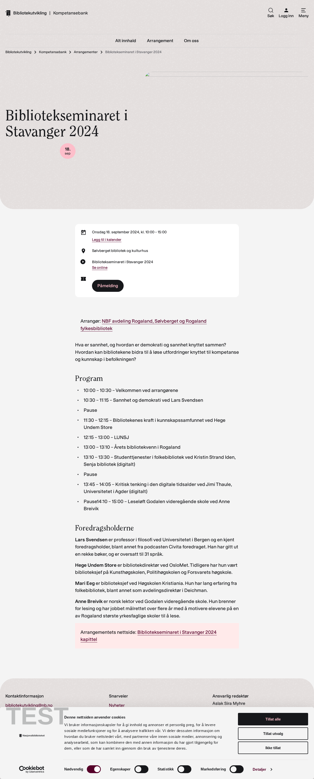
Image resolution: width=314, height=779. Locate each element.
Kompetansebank (70, 13)
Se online (99, 267)
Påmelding (107, 285)
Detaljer (259, 769)
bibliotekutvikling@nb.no (28, 705)
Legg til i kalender (106, 239)
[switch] (141, 769)
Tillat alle (273, 719)
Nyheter (117, 705)
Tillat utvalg (273, 734)
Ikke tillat (273, 748)
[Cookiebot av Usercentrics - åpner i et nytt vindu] (31, 769)
